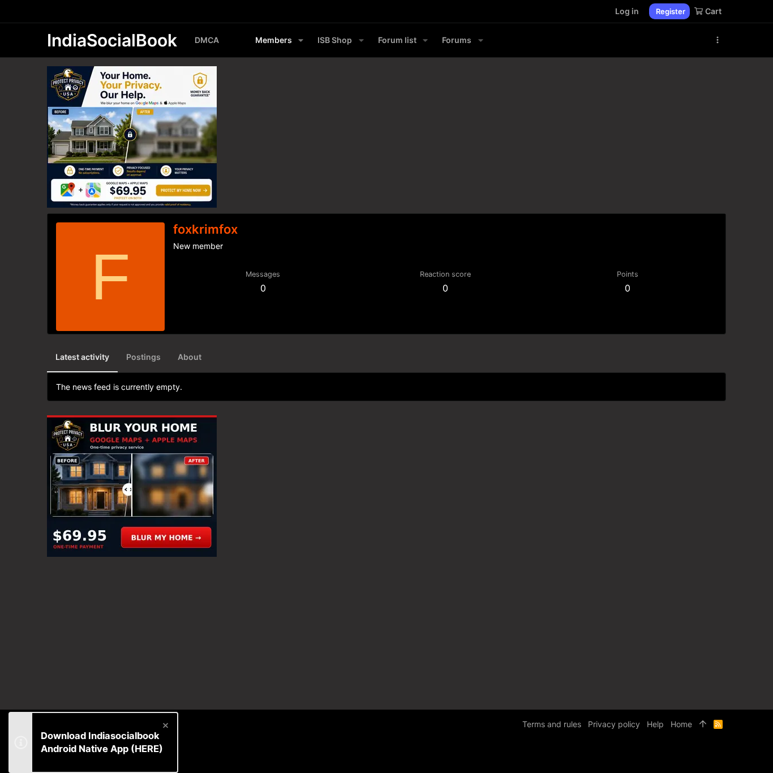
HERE (147, 748)
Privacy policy (614, 724)
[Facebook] (670, 755)
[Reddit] (704, 755)
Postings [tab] (143, 357)
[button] (300, 40)
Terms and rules (551, 724)
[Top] (702, 724)
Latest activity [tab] (82, 357)
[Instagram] (687, 755)
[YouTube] (721, 755)
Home (681, 724)
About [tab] (189, 357)
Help (655, 724)
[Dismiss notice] (164, 727)
